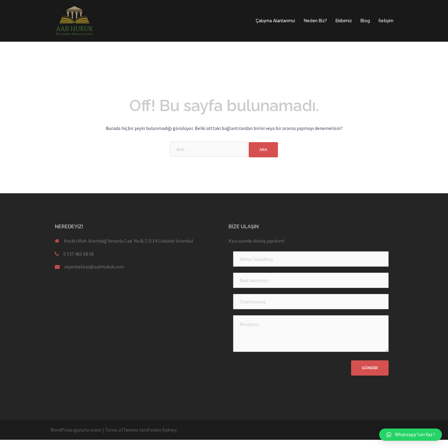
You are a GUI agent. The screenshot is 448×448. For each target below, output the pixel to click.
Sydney (169, 430)
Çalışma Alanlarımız (275, 20)
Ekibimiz (344, 20)
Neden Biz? (315, 20)
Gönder (370, 368)
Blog (365, 20)
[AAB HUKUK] (74, 20)
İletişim (386, 20)
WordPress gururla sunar (75, 430)
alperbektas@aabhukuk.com (94, 267)
